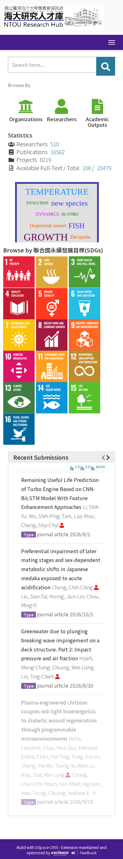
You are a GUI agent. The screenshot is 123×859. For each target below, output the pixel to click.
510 (54, 144)
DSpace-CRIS (46, 847)
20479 (104, 168)
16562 (57, 152)
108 (86, 168)
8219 (45, 160)
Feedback (88, 852)
